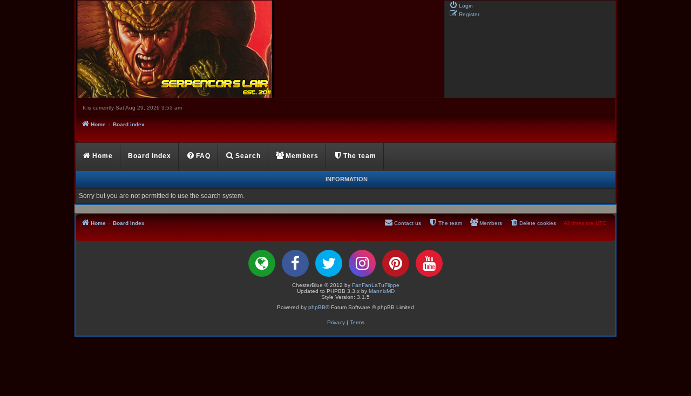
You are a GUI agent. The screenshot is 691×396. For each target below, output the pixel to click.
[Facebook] (295, 263)
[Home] (259, 49)
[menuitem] (461, 5)
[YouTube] (429, 263)
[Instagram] (362, 263)
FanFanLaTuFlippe (375, 285)
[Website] (261, 263)
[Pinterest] (395, 263)
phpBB (317, 307)
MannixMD (382, 291)
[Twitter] (328, 263)
